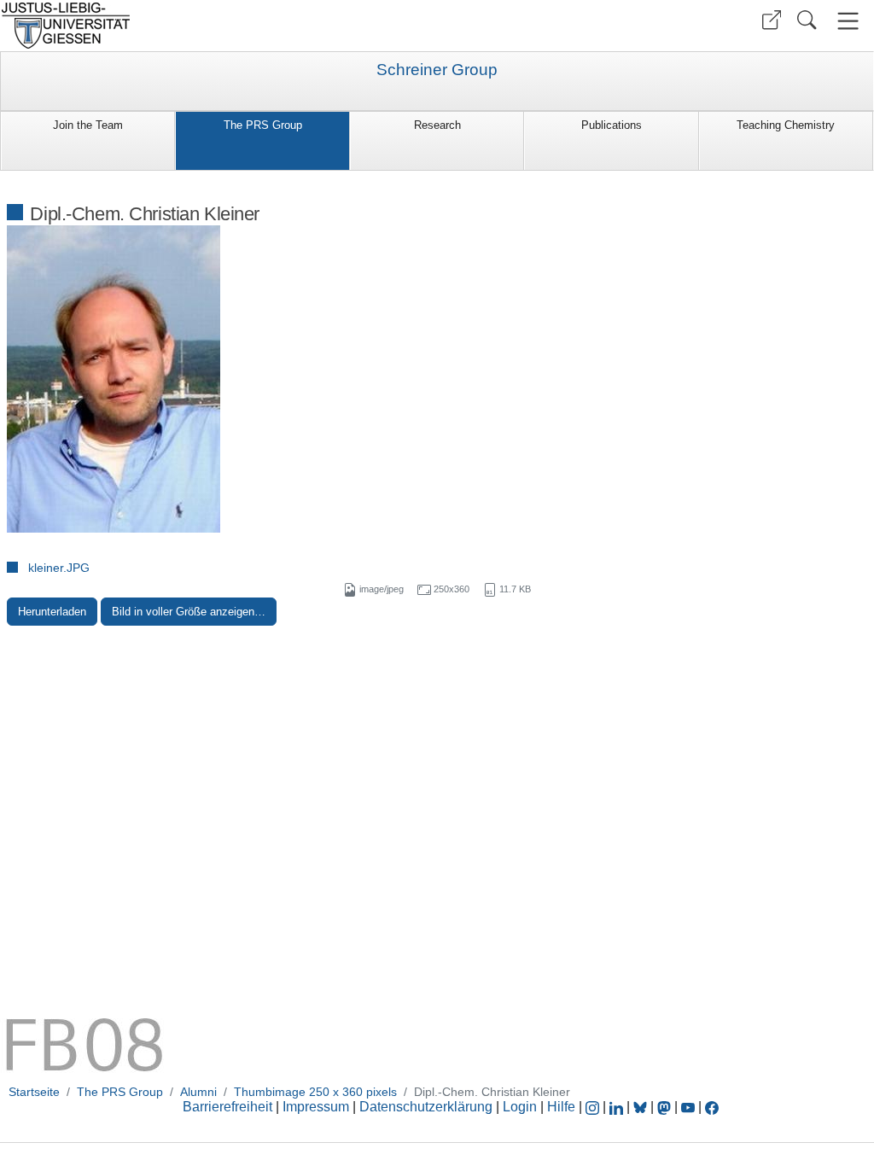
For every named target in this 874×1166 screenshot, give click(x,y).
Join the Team (88, 125)
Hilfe (561, 1106)
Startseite (34, 1092)
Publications (611, 125)
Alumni (198, 1092)
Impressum (316, 1106)
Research (437, 125)
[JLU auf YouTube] (688, 1106)
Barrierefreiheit (227, 1106)
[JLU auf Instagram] (594, 1106)
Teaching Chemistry (786, 125)
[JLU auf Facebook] (712, 1106)
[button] (771, 20)
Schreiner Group (437, 70)
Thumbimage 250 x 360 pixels (315, 1092)
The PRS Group (263, 125)
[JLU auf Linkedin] (617, 1106)
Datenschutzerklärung (425, 1106)
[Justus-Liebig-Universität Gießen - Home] (216, 25)
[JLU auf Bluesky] (641, 1106)
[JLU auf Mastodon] (665, 1106)
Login (521, 1106)
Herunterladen (52, 611)
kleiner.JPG (59, 567)
